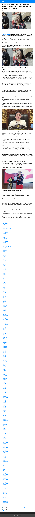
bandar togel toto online (7, 246)
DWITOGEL (5, 238)
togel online (5, 291)
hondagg (4, 284)
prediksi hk (5, 347)
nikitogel (4, 301)
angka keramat (5, 342)
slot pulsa (4, 277)
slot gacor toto (5, 296)
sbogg (4, 465)
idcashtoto (5, 441)
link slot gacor (5, 247)
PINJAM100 (5, 227)
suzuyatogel (5, 424)
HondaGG (4, 237)
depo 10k (4, 366)
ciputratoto (5, 332)
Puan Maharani (5, 34)
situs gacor (5, 419)
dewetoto (4, 356)
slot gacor (5, 302)
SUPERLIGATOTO (6, 407)
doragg (4, 369)
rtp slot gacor (5, 250)
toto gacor (5, 293)
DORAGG (4, 370)
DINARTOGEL (5, 232)
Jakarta (9, 34)
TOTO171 (4, 243)
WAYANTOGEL (5, 223)
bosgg (4, 289)
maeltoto (4, 388)
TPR (3, 1)
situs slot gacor (5, 248)
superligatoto (5, 315)
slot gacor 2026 (6, 373)
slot (3, 278)
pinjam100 (4, 379)
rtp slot (4, 279)
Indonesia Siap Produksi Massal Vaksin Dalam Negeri (16, 507)
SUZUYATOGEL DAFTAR (7, 228)
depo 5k (4, 341)
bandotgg (4, 260)
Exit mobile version (17, 515)
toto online (5, 259)
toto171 (4, 338)
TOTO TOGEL (5, 375)
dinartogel (5, 305)
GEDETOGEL (5, 229)
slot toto (4, 329)
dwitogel (4, 297)
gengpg (4, 380)
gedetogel (5, 252)
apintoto (4, 298)
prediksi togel (5, 343)
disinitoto (4, 334)
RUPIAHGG (5, 359)
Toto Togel (5, 378)
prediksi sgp (5, 346)
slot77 (4, 251)
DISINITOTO (5, 224)
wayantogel (5, 337)
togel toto (4, 295)
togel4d (4, 348)
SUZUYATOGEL (5, 225)
